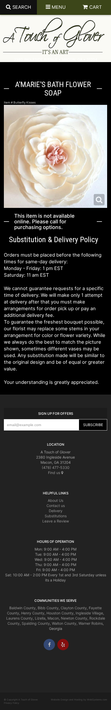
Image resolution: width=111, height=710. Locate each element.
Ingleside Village (89, 613)
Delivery (55, 511)
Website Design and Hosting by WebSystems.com (79, 699)
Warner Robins (90, 623)
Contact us (55, 505)
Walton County (64, 623)
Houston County (60, 613)
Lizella (40, 618)
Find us (54, 472)
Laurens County (19, 618)
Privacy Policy (11, 702)
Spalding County (36, 623)
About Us (55, 500)
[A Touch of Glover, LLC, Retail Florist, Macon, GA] (11, 666)
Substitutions (56, 516)
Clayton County (74, 608)
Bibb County (48, 608)
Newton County (74, 618)
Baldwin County (22, 608)
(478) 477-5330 (55, 467)
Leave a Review (55, 521)
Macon (53, 618)
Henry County (32, 613)
